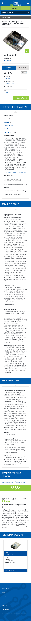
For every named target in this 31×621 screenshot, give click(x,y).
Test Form (15, 8)
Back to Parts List (6, 17)
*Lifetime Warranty (6, 609)
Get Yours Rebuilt (21, 98)
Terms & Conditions (6, 601)
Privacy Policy (5, 605)
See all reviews (20, 482)
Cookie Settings (5, 588)
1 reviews (8, 61)
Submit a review (8, 482)
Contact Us (4, 597)
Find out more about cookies (8, 617)
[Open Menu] (28, 3)
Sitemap (3, 592)
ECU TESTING (15, 4)
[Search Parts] (28, 13)
